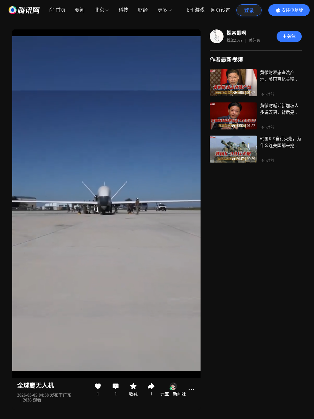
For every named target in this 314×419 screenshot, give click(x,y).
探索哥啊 (236, 33)
